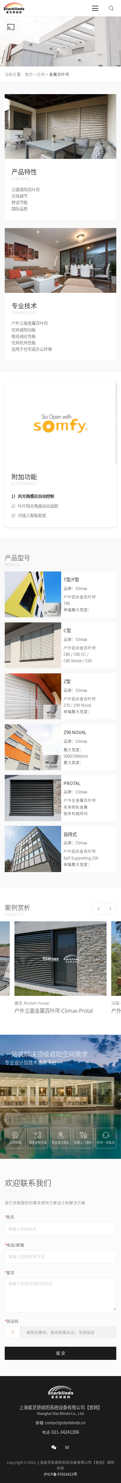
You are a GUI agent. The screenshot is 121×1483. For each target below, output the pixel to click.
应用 (41, 74)
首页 (29, 74)
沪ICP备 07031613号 (60, 1474)
